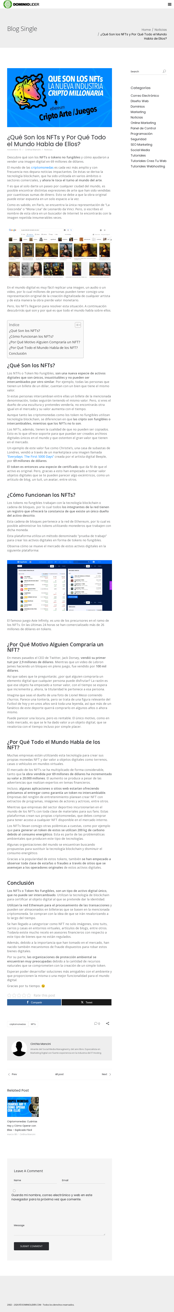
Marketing (138, 112)
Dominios (138, 106)
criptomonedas (42, 167)
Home (146, 30)
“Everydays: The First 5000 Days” (30, 456)
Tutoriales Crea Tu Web (149, 161)
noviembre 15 (14, 149)
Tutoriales (138, 155)
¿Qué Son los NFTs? (24, 330)
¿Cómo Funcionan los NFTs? (31, 336)
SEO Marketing (141, 144)
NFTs (33, 1024)
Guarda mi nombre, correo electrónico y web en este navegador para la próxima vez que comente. (51, 1197)
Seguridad (138, 139)
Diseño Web (140, 101)
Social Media (140, 150)
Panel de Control (143, 128)
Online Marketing (143, 123)
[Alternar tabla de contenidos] (76, 325)
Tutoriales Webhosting (148, 166)
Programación (141, 134)
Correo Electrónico (145, 95)
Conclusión (18, 353)
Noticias (161, 30)
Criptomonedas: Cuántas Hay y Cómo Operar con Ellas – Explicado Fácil (22, 1126)
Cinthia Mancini (33, 149)
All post (59, 1074)
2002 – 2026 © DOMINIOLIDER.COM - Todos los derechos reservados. (40, 1304)
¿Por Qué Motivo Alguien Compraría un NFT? (44, 342)
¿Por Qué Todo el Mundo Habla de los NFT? (43, 347)
